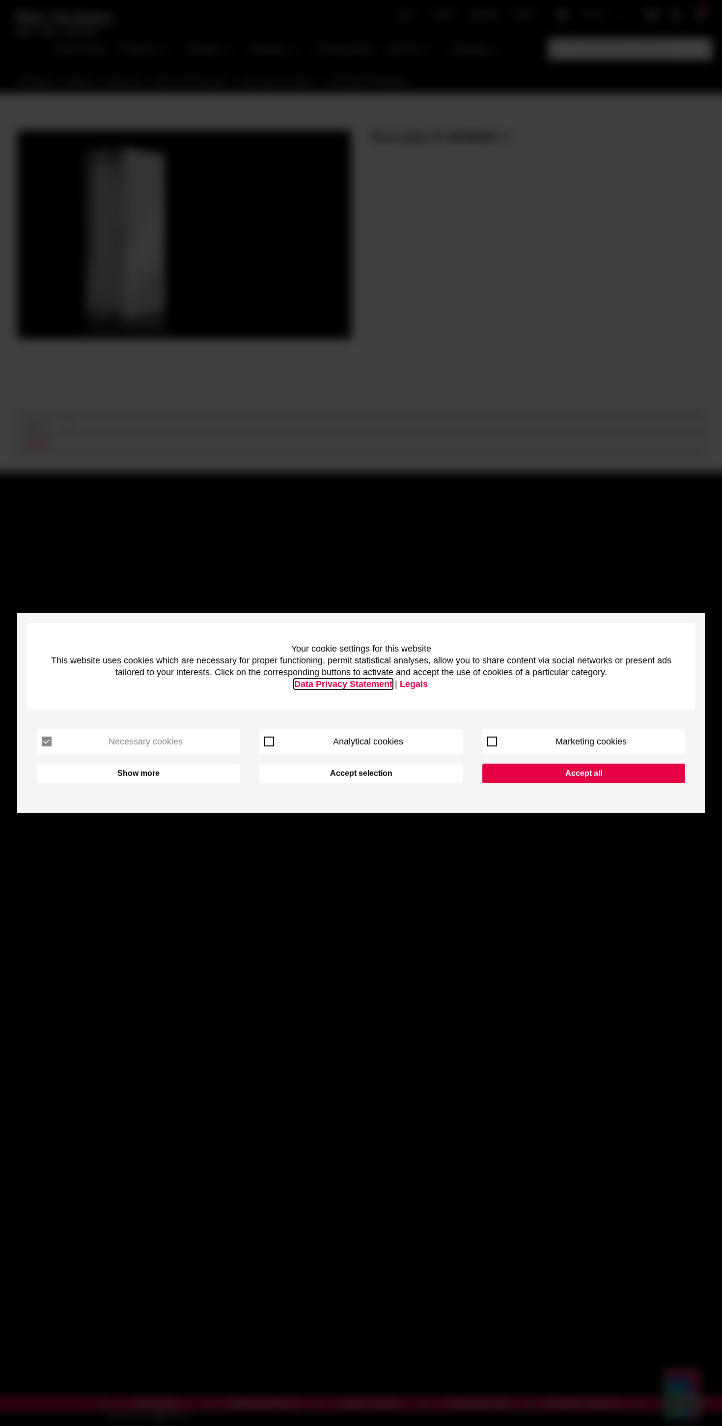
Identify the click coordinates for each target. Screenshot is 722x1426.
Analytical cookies (368, 741)
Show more (138, 773)
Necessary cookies (146, 741)
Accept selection (361, 773)
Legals (414, 684)
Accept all (583, 773)
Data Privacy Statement (343, 684)
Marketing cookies (591, 741)
